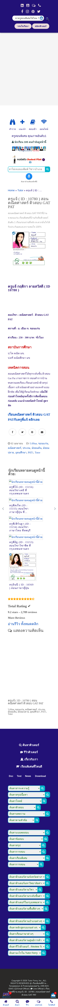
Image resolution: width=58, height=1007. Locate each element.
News (28, 776)
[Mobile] (39, 5)
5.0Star (33, 443)
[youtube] (27, 5)
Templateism (14, 986)
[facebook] (22, 11)
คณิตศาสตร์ (14, 448)
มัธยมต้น (37, 448)
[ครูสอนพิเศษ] (29, 151)
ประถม (26, 448)
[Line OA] (33, 5)
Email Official (23, 988)
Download (40, 776)
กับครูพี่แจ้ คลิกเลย (27, 419)
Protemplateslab (30, 986)
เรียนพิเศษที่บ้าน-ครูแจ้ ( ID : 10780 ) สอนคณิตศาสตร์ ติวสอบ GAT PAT (29, 991)
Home (11, 190)
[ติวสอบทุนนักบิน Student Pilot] (29, 162)
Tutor (20, 190)
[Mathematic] (22, 122)
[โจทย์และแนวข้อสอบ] (53, 995)
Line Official (38, 988)
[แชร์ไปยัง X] (22, 432)
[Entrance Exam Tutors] (32, 122)
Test (19, 776)
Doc (11, 776)
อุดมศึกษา (20, 452)
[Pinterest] (33, 11)
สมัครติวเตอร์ (40, 26)
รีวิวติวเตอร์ (30, 752)
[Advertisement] (29, 68)
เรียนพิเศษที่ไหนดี (31, 766)
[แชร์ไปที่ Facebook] (12, 432)
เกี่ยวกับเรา (31, 759)
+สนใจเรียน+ (23, 26)
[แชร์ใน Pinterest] (32, 432)
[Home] (22, 5)
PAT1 (30, 452)
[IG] (27, 11)
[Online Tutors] (44, 122)
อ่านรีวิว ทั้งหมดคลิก (23, 624)
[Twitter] (38, 11)
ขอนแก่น (43, 443)
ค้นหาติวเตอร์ (30, 745)
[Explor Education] (12, 122)
